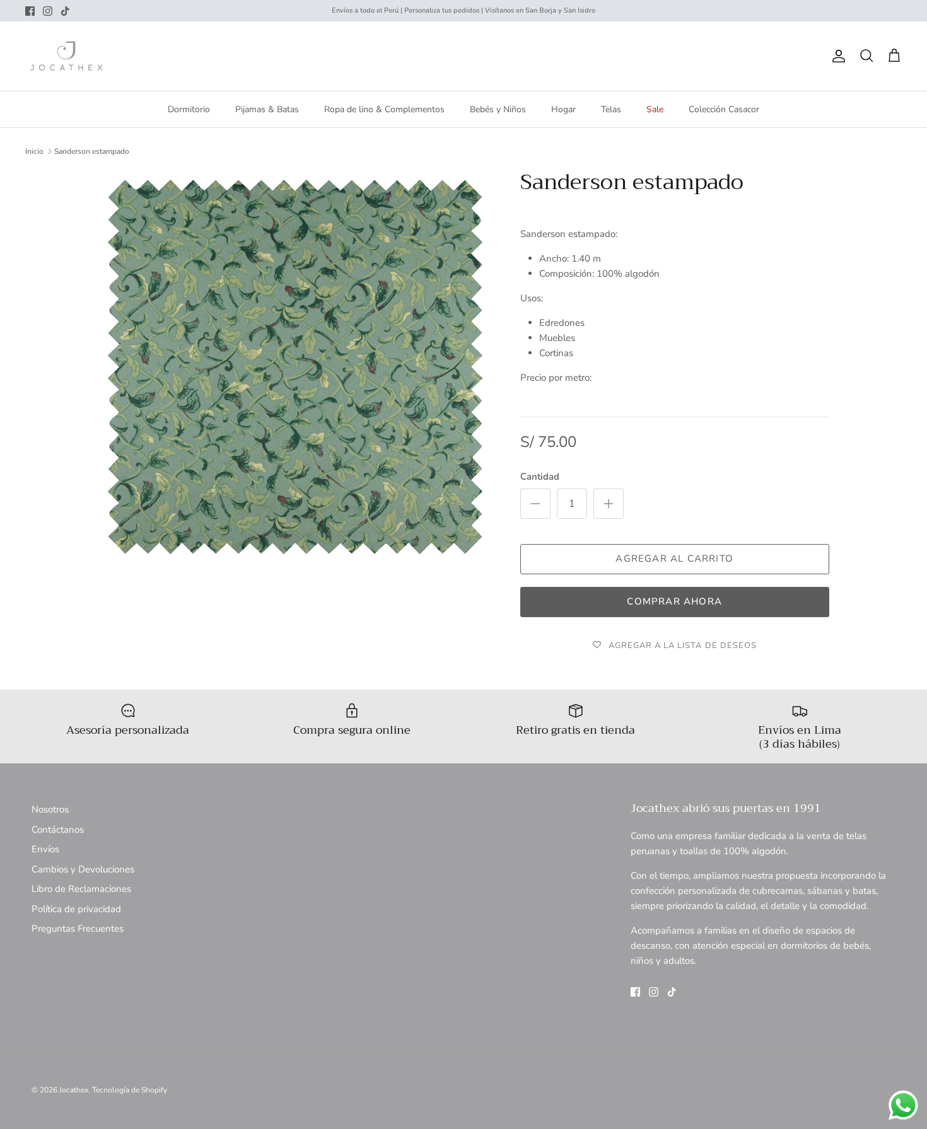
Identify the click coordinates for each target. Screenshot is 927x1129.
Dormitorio (189, 109)
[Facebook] (30, 11)
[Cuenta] (836, 56)
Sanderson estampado (91, 151)
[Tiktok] (65, 11)
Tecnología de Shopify (129, 1090)
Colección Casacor (724, 109)
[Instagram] (47, 11)
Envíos (45, 849)
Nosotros (50, 809)
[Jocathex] (66, 56)
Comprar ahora (674, 601)
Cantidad (539, 476)
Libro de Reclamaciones (81, 889)
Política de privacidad (76, 909)
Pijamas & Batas (267, 109)
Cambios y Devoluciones (83, 869)
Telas (611, 109)
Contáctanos (58, 829)
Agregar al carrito (674, 558)
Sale (654, 109)
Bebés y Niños (498, 109)
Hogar (563, 109)
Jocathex (73, 1090)
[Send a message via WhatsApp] (903, 1105)
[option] (295, 367)
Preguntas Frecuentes (78, 928)
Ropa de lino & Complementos (384, 109)
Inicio (34, 151)
